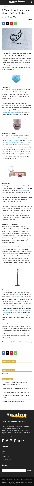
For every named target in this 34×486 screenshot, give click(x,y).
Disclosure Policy (7, 459)
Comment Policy (6, 456)
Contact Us (5, 454)
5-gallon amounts (16, 297)
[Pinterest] (11, 23)
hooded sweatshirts (13, 140)
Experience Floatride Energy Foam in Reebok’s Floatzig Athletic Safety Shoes (15, 383)
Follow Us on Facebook (9, 361)
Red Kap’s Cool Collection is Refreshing (13, 401)
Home (3, 6)
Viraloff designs (13, 138)
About (3, 451)
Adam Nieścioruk (18, 342)
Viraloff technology (23, 147)
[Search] (31, 2)
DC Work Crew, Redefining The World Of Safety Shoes (16, 396)
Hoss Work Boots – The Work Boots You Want (15, 388)
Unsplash (28, 342)
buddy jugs (13, 213)
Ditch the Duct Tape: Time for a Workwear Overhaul (17, 392)
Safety (7, 6)
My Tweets (5, 373)
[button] (3, 2)
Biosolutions (22, 190)
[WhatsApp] (15, 23)
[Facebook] (3, 23)
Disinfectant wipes (15, 310)
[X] (7, 23)
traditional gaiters (24, 142)
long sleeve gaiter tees (9, 142)
